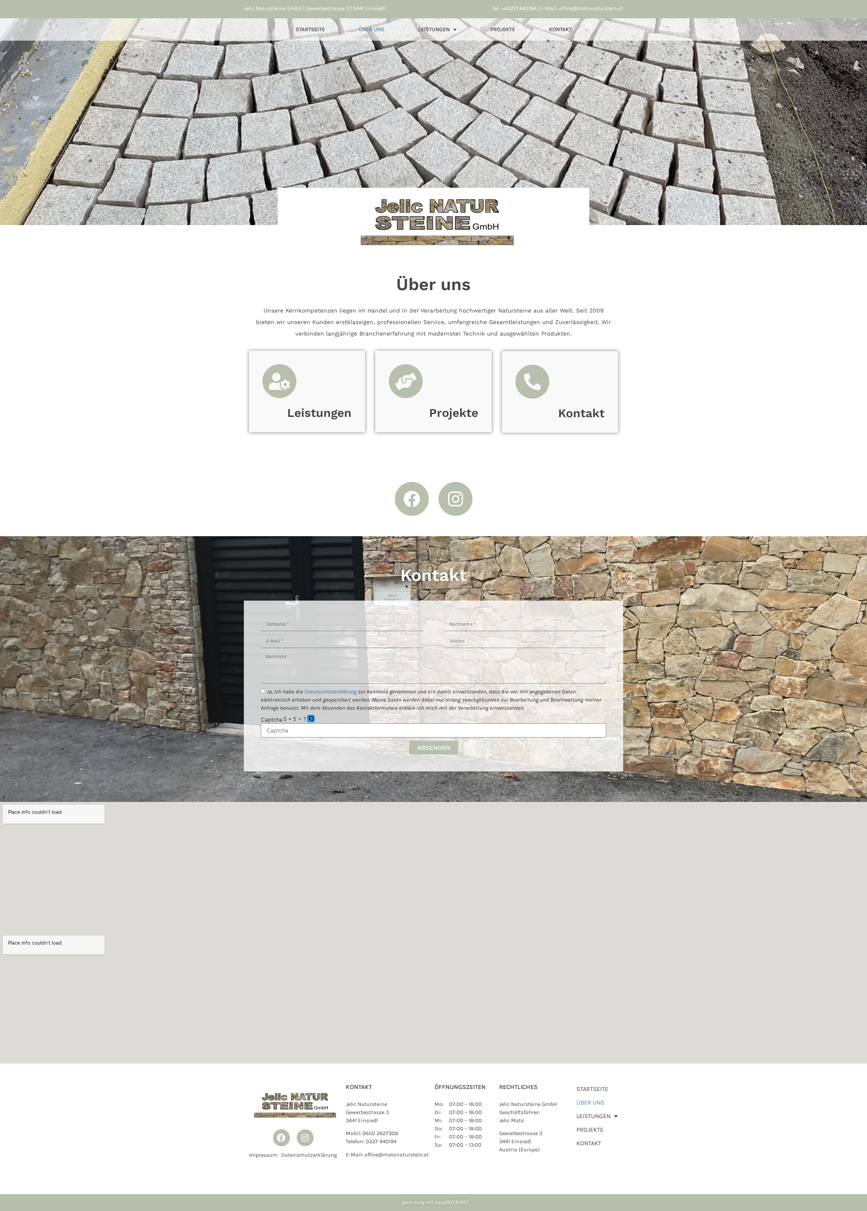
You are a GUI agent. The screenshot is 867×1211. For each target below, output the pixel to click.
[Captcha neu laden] (311, 718)
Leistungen (434, 29)
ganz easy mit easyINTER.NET (435, 1202)
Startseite (310, 29)
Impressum (263, 1155)
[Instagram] (455, 499)
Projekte (502, 29)
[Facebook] (412, 499)
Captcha (271, 719)
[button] (311, 719)
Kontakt (560, 29)
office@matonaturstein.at (591, 8)
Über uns (371, 29)
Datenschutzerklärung (309, 1155)
